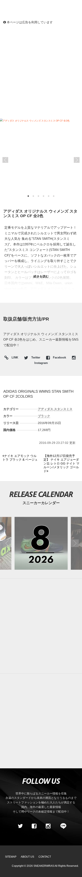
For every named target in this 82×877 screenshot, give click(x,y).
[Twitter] (20, 826)
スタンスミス (63, 409)
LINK (13, 358)
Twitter (35, 357)
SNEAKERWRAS (43, 865)
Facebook (59, 357)
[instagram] (48, 826)
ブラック (44, 416)
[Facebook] (34, 826)
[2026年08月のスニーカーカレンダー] (41, 543)
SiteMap (10, 856)
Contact (44, 856)
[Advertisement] (41, 71)
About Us (27, 856)
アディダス (45, 409)
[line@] (62, 826)
